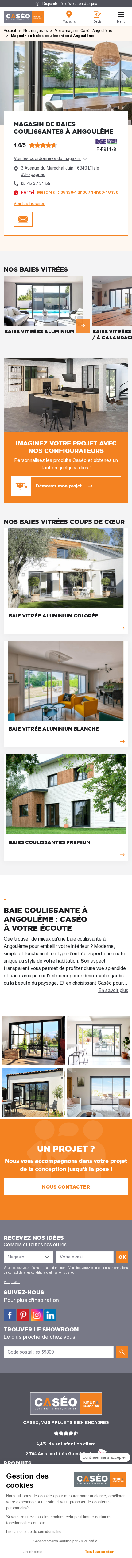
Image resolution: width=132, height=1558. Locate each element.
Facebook (10, 1315)
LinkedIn (50, 1315)
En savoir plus (113, 990)
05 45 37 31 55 (35, 183)
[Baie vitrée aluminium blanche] (66, 694)
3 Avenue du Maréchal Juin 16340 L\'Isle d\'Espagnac (60, 171)
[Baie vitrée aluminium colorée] (66, 581)
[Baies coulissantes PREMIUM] (66, 807)
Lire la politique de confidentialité (33, 1531)
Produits (17, 1463)
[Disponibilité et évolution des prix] (66, 3)
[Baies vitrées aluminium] (47, 306)
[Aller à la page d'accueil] (24, 17)
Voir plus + (12, 1282)
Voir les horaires (29, 203)
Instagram (37, 1315)
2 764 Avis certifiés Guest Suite (59, 1453)
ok (122, 1257)
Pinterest (23, 1315)
